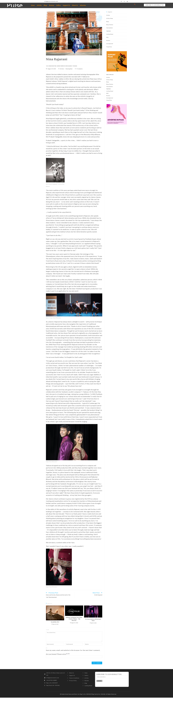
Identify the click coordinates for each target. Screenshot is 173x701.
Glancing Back (69, 68)
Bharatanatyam (52, 65)
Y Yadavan (74, 65)
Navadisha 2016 (55, 622)
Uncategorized (109, 43)
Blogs (45, 5)
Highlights (108, 31)
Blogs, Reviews (109, 24)
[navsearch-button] (134, 4)
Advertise (83, 5)
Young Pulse (109, 46)
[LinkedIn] (127, 1)
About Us (75, 5)
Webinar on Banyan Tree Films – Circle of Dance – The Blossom (74, 619)
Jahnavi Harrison (61, 65)
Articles (39, 5)
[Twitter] (124, 1)
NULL (107, 37)
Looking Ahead (109, 34)
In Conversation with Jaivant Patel (93, 619)
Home (33, 5)
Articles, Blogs (109, 18)
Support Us (66, 5)
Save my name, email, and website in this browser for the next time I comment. (73, 650)
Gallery (58, 5)
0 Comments (80, 68)
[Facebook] (121, 1)
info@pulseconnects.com (51, 1)
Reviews (51, 5)
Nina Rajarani (68, 65)
